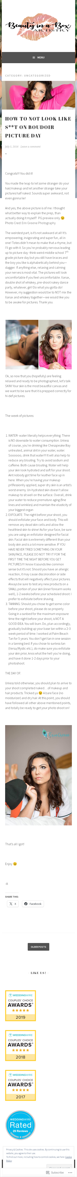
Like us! (38, 973)
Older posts (38, 946)
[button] (21, 344)
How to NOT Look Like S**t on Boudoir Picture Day (38, 127)
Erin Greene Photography (39, 223)
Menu (41, 57)
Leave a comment (30, 146)
